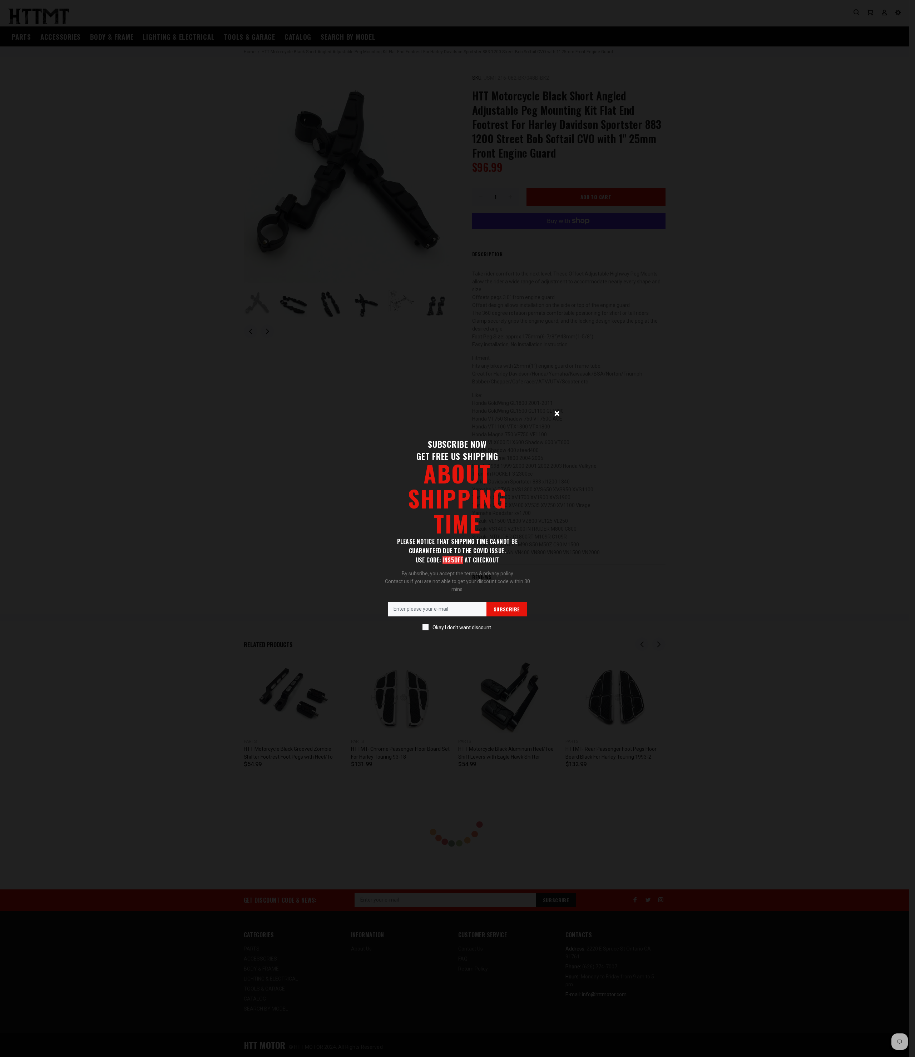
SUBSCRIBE (507, 609)
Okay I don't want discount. (462, 627)
